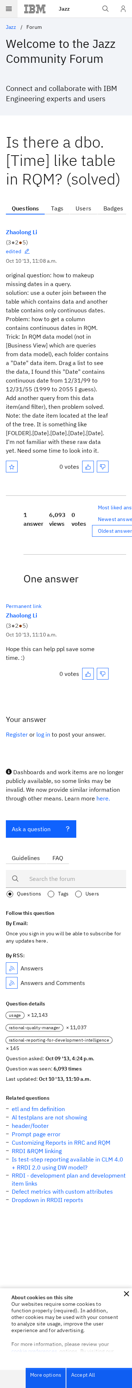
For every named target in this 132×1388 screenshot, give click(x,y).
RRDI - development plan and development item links (69, 1179)
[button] (126, 1293)
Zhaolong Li (21, 232)
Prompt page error (36, 1134)
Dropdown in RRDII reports (47, 1199)
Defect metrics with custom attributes (62, 1191)
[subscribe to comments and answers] (12, 983)
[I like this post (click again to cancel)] (88, 466)
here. (103, 798)
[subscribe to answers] (12, 968)
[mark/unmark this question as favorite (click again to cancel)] (12, 466)
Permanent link (23, 606)
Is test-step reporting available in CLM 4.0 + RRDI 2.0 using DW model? (67, 1163)
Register (17, 734)
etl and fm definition (38, 1109)
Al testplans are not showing (49, 1117)
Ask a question (31, 829)
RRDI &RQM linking (37, 1151)
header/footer (30, 1125)
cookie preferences (34, 1351)
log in (43, 734)
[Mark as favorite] (12, 466)
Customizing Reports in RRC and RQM (61, 1142)
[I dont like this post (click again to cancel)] (103, 466)
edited (13, 251)
